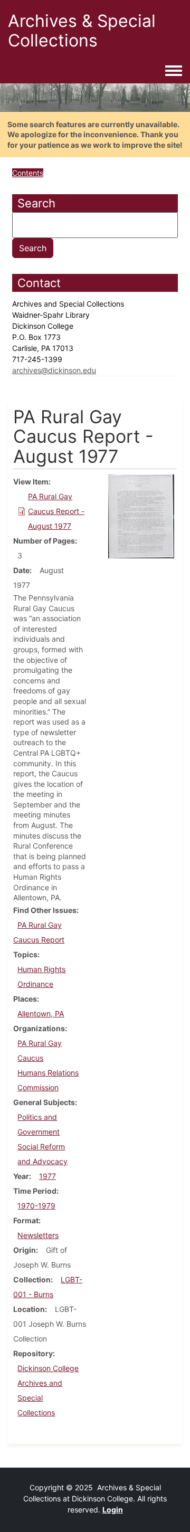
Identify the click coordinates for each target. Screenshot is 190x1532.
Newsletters (38, 1235)
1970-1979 (36, 1205)
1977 (47, 1176)
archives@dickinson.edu (54, 370)
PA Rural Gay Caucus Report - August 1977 (56, 511)
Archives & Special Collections (82, 31)
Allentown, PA (40, 1013)
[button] (141, 515)
